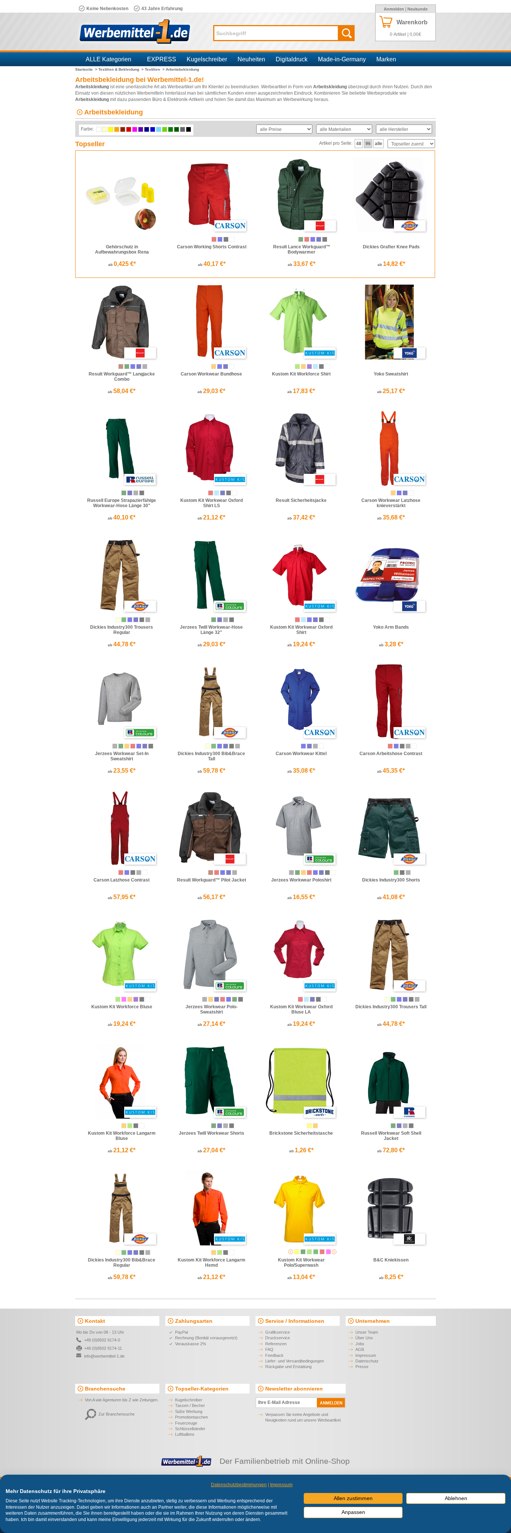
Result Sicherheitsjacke (301, 500)
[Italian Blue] (309, 619)
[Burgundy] (322, 1251)
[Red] (306, 239)
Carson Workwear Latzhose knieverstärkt (390, 503)
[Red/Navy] (216, 872)
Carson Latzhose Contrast (122, 880)
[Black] (324, 239)
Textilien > (155, 69)
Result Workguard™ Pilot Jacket (211, 880)
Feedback (274, 1355)
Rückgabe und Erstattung (288, 1366)
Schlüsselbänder (190, 1428)
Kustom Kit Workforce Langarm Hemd (211, 1262)
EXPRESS (161, 59)
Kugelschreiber (207, 59)
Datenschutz (367, 1361)
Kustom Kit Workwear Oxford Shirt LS (211, 503)
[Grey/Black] (144, 366)
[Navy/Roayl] (405, 999)
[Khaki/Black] (117, 619)
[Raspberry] (123, 999)
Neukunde (417, 9)
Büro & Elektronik (169, 99)
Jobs (359, 1344)
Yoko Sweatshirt (391, 374)
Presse (361, 1366)
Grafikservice (277, 1332)
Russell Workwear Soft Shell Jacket (391, 1136)
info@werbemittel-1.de (104, 1356)
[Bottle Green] (300, 239)
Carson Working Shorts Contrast (212, 246)
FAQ (269, 1349)
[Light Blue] (315, 366)
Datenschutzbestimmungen (239, 1484)
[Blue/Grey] (220, 239)
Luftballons (185, 1434)
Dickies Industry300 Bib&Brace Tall (211, 756)
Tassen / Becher (190, 1405)
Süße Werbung (188, 1411)
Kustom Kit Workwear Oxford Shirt (301, 630)
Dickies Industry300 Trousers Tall (390, 1006)
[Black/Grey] (226, 239)
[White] (231, 366)
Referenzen (276, 1344)
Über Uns (364, 1338)
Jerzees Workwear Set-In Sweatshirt (122, 756)
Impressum (365, 1355)
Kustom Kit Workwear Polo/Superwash (301, 1262)
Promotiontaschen (191, 1417)
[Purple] (309, 366)
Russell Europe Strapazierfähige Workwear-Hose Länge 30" (121, 503)
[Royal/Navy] (132, 366)
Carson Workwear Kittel (301, 753)
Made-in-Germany (342, 59)
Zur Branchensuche (116, 1414)
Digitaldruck (291, 59)
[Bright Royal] (138, 746)
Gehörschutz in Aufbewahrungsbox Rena (122, 249)
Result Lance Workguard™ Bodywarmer (301, 249)
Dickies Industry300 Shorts (391, 880)
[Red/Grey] (214, 239)
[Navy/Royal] (135, 619)
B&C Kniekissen (391, 1260)
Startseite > (86, 69)
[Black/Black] (141, 619)
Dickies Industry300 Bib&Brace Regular (121, 1262)
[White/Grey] (232, 239)
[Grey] (315, 746)
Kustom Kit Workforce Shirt (301, 374)
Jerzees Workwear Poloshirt (301, 880)
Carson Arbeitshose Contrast (390, 753)
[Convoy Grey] (135, 493)
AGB (359, 1349)
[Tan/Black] (120, 366)
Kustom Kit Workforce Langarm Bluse (122, 1136)
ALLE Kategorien (108, 59)
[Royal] (312, 239)
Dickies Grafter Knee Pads (391, 246)
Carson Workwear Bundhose (211, 374)
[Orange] (213, 366)
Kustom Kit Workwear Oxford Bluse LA (301, 1009)
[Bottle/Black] (126, 366)
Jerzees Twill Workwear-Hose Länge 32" (211, 630)
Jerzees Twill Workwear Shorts (211, 1133)
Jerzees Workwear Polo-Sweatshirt (212, 1009)
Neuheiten (251, 59)
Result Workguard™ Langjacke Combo (122, 376)
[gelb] (309, 1125)
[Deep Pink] (328, 1251)
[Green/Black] (123, 619)
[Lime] (297, 366)
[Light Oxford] (114, 746)
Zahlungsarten (193, 1321)
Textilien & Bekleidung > (121, 69)
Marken (386, 59)
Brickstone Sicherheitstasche (301, 1133)
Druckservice (277, 1338)
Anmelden (394, 9)
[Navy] (318, 239)
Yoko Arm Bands (391, 627)
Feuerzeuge (186, 1423)
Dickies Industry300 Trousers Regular (121, 630)
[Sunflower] (296, 1251)
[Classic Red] (132, 746)
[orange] (315, 1125)
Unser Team (366, 1332)
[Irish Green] (315, 1251)
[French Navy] (129, 493)
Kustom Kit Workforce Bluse (121, 1006)
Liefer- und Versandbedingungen (294, 1361)
